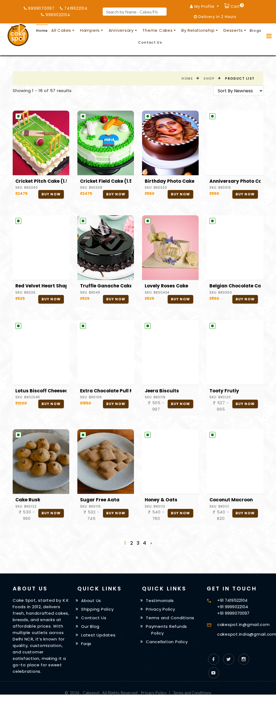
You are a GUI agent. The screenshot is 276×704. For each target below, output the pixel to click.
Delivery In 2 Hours (216, 16)
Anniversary (121, 30)
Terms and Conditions (170, 618)
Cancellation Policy (167, 641)
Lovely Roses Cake (166, 286)
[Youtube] (213, 672)
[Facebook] (213, 659)
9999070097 (40, 8)
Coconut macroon (231, 500)
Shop (209, 78)
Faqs (86, 643)
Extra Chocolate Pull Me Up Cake (105, 391)
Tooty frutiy (224, 391)
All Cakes (61, 30)
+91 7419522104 (232, 600)
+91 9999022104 (232, 607)
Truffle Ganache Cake (105, 286)
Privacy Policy (160, 609)
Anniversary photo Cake (235, 181)
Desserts (233, 30)
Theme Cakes (157, 30)
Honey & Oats (161, 500)
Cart (236, 5)
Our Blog (90, 626)
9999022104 (57, 14)
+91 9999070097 (233, 613)
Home (42, 30)
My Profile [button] (204, 6)
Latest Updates (98, 635)
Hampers (90, 30)
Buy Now (51, 194)
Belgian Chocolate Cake (235, 286)
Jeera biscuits (162, 391)
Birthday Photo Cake (169, 181)
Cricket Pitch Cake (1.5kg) (41, 181)
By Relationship (198, 30)
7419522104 (75, 8)
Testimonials (160, 600)
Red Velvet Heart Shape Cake (41, 286)
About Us (91, 600)
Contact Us (150, 42)
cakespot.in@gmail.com (243, 624)
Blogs (255, 30)
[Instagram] (243, 659)
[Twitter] (228, 659)
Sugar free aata (99, 500)
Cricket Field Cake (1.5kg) (105, 181)
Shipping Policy (97, 609)
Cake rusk (27, 500)
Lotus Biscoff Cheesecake (41, 391)
